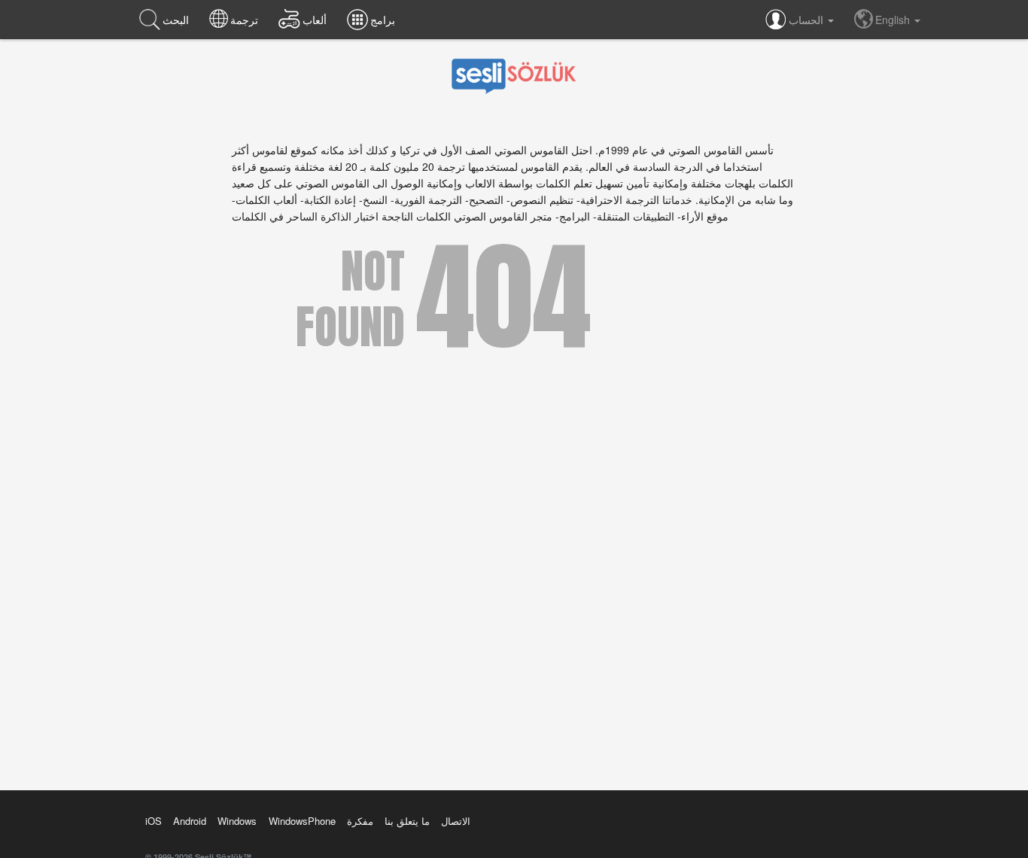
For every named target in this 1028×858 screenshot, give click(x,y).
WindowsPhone (302, 821)
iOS (153, 821)
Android (189, 821)
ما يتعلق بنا (407, 821)
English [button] (894, 19)
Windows (237, 821)
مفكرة (360, 821)
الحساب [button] (807, 19)
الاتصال (455, 821)
